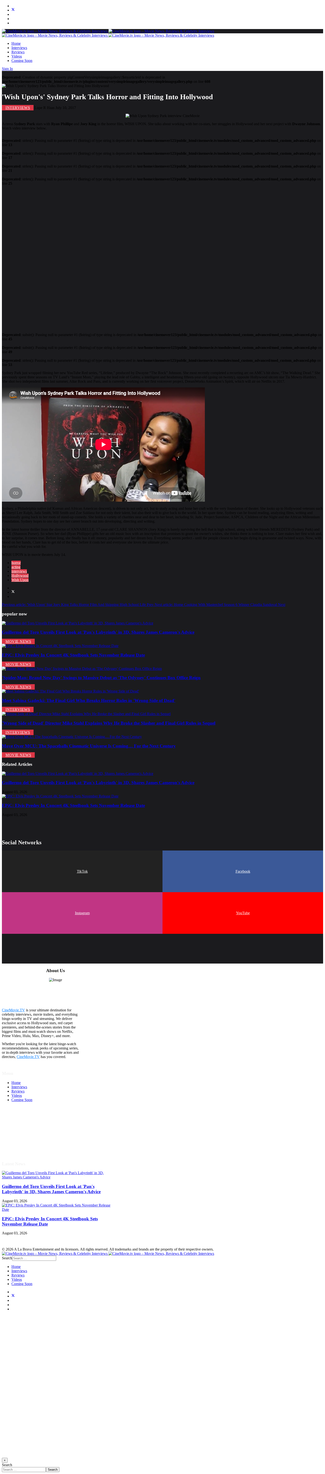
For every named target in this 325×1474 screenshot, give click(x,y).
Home (16, 43)
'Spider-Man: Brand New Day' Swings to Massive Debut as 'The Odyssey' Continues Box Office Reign (101, 677)
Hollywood (20, 576)
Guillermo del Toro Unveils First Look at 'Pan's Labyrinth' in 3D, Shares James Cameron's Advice (98, 632)
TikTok (82, 871)
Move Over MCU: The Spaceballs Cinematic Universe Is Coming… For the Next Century (89, 745)
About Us (18, 1143)
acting (15, 567)
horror (16, 563)
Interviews (19, 48)
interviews (19, 571)
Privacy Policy (22, 1134)
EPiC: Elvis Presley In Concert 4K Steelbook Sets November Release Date (73, 655)
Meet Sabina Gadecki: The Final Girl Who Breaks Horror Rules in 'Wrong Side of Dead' (88, 700)
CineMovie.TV (13, 1010)
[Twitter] (13, 10)
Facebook (243, 871)
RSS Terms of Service (28, 1130)
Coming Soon (21, 61)
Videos (16, 56)
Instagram (82, 913)
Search (7, 1258)
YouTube (243, 913)
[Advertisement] (144, 257)
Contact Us (19, 1147)
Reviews (18, 52)
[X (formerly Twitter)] (13, 592)
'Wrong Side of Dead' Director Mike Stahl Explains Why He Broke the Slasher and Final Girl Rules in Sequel (108, 723)
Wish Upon (20, 580)
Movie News (18, 641)
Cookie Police (22, 1139)
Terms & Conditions (26, 1126)
